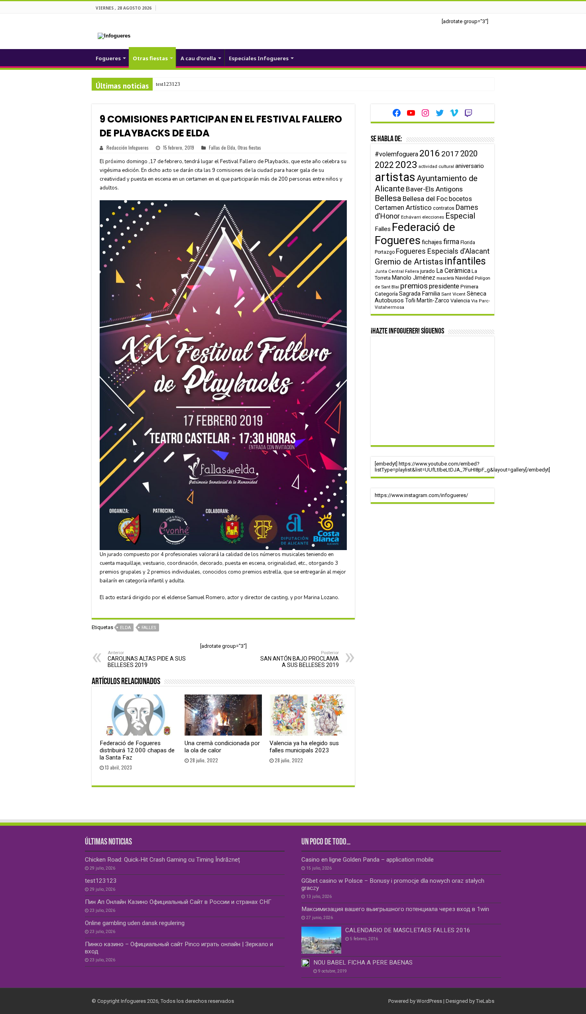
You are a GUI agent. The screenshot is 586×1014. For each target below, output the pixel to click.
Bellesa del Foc (425, 199)
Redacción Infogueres (127, 147)
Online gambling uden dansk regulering (135, 923)
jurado (427, 271)
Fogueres (108, 58)
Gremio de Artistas (409, 261)
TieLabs (485, 1001)
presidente (444, 286)
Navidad (464, 278)
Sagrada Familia (419, 293)
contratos (443, 208)
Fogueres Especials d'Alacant (443, 251)
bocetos (460, 199)
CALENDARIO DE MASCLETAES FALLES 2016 (407, 930)
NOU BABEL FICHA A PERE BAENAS (363, 962)
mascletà (445, 278)
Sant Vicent (453, 294)
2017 (450, 153)
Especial (460, 216)
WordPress (429, 1001)
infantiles (465, 261)
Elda (125, 627)
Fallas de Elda (222, 147)
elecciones (433, 217)
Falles (149, 627)
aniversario (469, 166)
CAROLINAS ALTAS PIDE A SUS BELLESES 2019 (147, 659)
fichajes (432, 242)
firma (451, 241)
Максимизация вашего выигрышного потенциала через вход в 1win (395, 909)
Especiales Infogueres (259, 58)
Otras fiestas (150, 58)
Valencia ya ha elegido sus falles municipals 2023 (304, 747)
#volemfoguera (396, 154)
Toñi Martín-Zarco (427, 300)
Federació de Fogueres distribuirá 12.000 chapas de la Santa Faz (137, 750)
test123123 (168, 84)
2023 (406, 164)
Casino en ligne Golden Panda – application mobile (367, 859)
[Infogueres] (114, 35)
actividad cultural (436, 166)
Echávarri (411, 217)
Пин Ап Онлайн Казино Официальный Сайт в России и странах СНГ (178, 901)
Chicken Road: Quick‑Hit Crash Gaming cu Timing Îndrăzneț (162, 859)
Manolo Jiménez (413, 277)
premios (414, 285)
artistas (395, 177)
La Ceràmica (453, 270)
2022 (384, 165)
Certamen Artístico (403, 207)
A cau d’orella (198, 58)
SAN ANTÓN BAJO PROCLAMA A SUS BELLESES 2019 (299, 659)
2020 (469, 153)
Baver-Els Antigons (434, 189)
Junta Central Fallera (397, 271)
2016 (429, 153)
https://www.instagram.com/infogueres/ (421, 495)
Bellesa (388, 198)
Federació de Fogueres (415, 234)
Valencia (460, 301)
